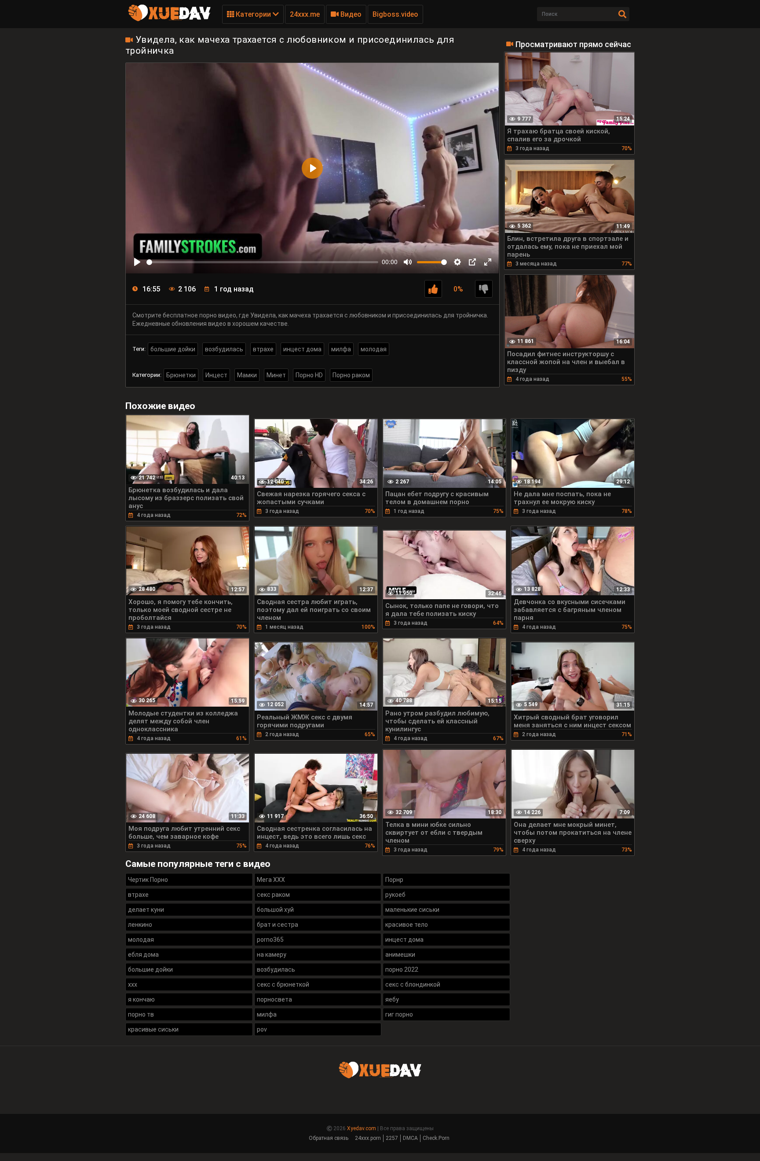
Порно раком (351, 375)
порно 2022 (401, 969)
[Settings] (457, 262)
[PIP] (472, 262)
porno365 (270, 939)
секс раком (273, 894)
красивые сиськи (153, 1029)
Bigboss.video (395, 14)
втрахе (263, 349)
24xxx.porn (368, 1138)
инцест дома (302, 349)
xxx (132, 984)
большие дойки (172, 349)
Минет (276, 375)
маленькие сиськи (412, 909)
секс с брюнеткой (283, 984)
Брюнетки (181, 375)
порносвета (274, 999)
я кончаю (141, 999)
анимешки (400, 954)
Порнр (394, 879)
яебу (392, 999)
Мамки (247, 375)
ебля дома (143, 954)
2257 (392, 1138)
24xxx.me (305, 14)
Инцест (216, 375)
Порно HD (309, 375)
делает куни (146, 909)
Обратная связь (328, 1138)
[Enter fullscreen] (488, 262)
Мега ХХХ (271, 879)
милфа (341, 349)
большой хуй (275, 909)
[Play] (137, 262)
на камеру (271, 954)
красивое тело (406, 924)
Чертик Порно (148, 879)
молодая (374, 349)
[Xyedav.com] (169, 19)
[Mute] (408, 262)
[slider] (262, 262)
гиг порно (399, 1014)
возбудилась (224, 349)
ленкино (140, 924)
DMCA (410, 1138)
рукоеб (395, 894)
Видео (350, 14)
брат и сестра (277, 924)
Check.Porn (436, 1138)
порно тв (141, 1014)
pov (262, 1029)
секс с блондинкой (412, 984)
